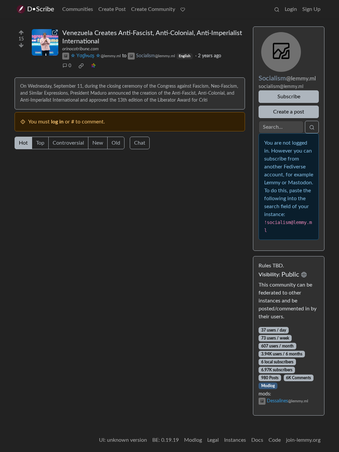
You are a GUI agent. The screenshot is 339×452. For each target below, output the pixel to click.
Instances (235, 440)
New (97, 143)
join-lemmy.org (303, 440)
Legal (213, 440)
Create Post (112, 9)
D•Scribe (40, 9)
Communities (77, 9)
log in (57, 121)
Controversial (68, 143)
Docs (257, 440)
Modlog (268, 386)
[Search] (276, 9)
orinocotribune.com (80, 49)
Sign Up (311, 9)
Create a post (288, 111)
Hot (23, 143)
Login (291, 9)
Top (40, 143)
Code (274, 440)
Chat (139, 143)
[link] (81, 66)
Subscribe (288, 96)
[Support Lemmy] (183, 9)
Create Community (153, 9)
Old (116, 143)
